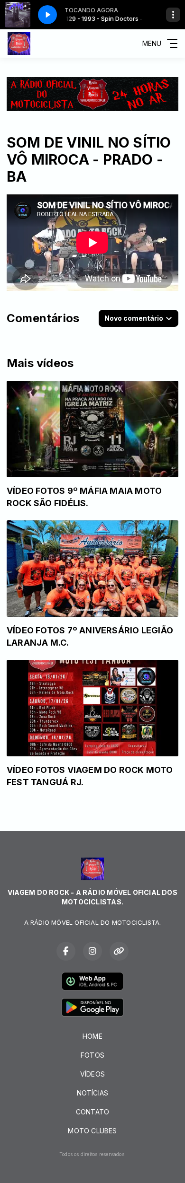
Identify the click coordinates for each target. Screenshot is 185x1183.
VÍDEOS (92, 1074)
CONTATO (92, 1112)
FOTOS (92, 1055)
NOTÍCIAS (93, 1093)
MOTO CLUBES (92, 1131)
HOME (92, 1036)
